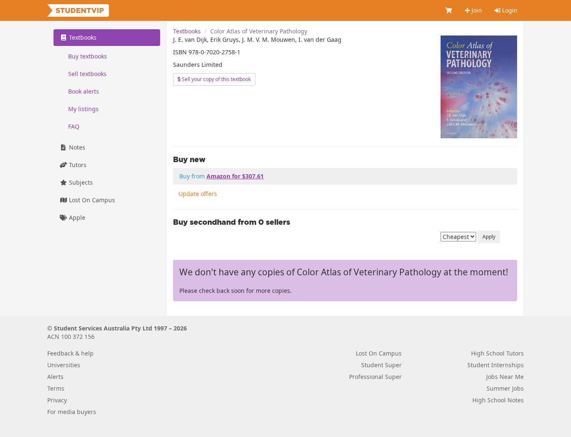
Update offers (197, 194)
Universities (63, 365)
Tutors (77, 165)
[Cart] (449, 10)
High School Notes (498, 400)
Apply (488, 236)
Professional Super (375, 377)
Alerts (55, 377)
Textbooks (187, 31)
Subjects (80, 182)
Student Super (381, 365)
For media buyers (71, 412)
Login (508, 10)
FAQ (73, 126)
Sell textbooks (87, 74)
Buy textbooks (87, 56)
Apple (76, 217)
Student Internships (495, 365)
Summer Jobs (505, 388)
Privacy (57, 400)
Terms (55, 388)
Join (476, 10)
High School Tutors (497, 353)
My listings (83, 109)
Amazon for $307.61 (235, 176)
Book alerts (83, 91)
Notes (76, 147)
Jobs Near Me (505, 377)
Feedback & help (70, 353)
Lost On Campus (91, 200)
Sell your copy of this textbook (216, 79)
